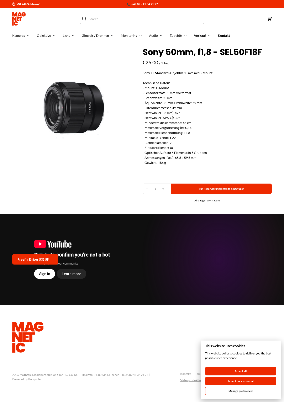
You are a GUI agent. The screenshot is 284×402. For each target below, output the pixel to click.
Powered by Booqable (26, 379)
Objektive (44, 35)
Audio (153, 35)
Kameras (18, 35)
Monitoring (129, 35)
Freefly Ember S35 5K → (35, 259)
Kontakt (185, 373)
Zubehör (176, 35)
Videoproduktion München (197, 380)
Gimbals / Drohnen (95, 35)
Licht (66, 35)
